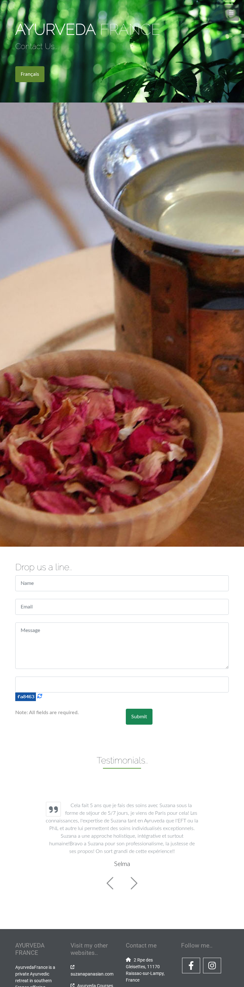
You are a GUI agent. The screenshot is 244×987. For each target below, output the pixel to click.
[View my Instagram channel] (212, 972)
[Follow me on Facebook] (191, 972)
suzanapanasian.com (92, 973)
